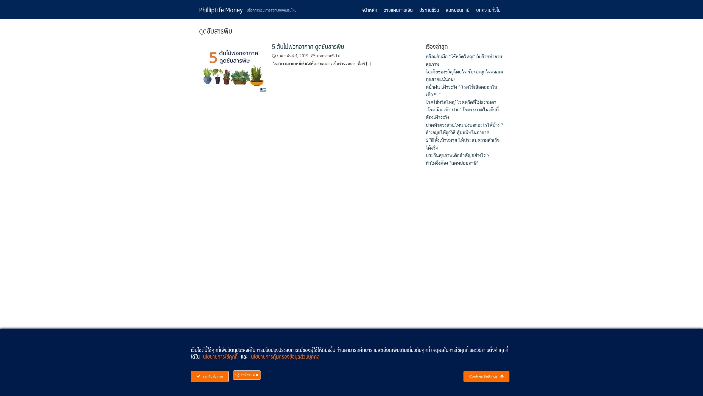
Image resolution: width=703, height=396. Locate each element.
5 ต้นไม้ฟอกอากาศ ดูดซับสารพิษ (308, 46)
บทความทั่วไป (488, 9)
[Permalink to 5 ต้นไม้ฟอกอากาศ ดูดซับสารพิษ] (232, 67)
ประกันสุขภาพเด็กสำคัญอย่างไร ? (457, 155)
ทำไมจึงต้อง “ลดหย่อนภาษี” (452, 163)
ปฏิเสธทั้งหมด (245, 375)
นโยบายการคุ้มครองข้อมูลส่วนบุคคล (285, 356)
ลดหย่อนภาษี (458, 9)
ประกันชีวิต (429, 9)
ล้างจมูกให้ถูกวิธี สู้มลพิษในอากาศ (457, 132)
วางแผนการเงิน (398, 9)
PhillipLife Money (221, 9)
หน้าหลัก (369, 9)
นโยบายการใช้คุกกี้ (221, 356)
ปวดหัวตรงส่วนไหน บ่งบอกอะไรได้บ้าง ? (464, 125)
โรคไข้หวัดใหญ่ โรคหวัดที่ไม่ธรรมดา (461, 102)
